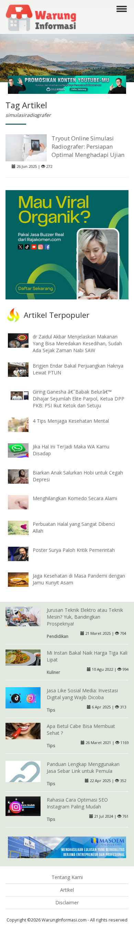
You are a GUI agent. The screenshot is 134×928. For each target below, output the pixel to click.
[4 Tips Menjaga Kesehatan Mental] (23, 424)
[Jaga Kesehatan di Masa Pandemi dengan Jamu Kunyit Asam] (23, 579)
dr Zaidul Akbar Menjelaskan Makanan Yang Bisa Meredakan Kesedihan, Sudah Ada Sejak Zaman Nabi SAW (77, 343)
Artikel (67, 890)
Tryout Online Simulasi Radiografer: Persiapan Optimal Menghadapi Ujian (88, 146)
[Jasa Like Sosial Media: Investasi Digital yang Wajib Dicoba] (23, 698)
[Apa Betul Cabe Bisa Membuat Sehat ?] (23, 730)
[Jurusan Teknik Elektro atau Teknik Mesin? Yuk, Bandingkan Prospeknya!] (23, 616)
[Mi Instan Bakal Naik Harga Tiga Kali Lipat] (23, 657)
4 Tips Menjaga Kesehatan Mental (71, 421)
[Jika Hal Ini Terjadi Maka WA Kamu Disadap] (23, 450)
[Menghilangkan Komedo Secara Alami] (23, 501)
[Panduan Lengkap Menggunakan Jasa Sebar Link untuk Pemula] (23, 777)
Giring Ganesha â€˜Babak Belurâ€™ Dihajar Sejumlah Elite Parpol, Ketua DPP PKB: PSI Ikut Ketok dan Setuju (78, 398)
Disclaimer (67, 902)
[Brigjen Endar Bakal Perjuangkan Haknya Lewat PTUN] (23, 369)
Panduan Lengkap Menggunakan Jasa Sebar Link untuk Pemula (83, 767)
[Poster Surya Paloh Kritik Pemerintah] (23, 553)
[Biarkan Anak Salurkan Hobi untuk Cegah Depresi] (23, 475)
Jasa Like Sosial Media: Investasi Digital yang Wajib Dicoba (82, 694)
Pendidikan (57, 636)
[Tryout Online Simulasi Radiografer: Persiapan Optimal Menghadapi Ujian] (26, 147)
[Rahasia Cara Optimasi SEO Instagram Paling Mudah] (23, 805)
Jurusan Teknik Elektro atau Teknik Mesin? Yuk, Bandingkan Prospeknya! (85, 617)
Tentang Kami (67, 877)
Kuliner (53, 672)
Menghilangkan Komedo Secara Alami (75, 498)
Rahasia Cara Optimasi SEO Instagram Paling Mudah (77, 803)
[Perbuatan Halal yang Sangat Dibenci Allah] (23, 527)
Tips (51, 710)
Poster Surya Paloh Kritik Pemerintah (74, 550)
